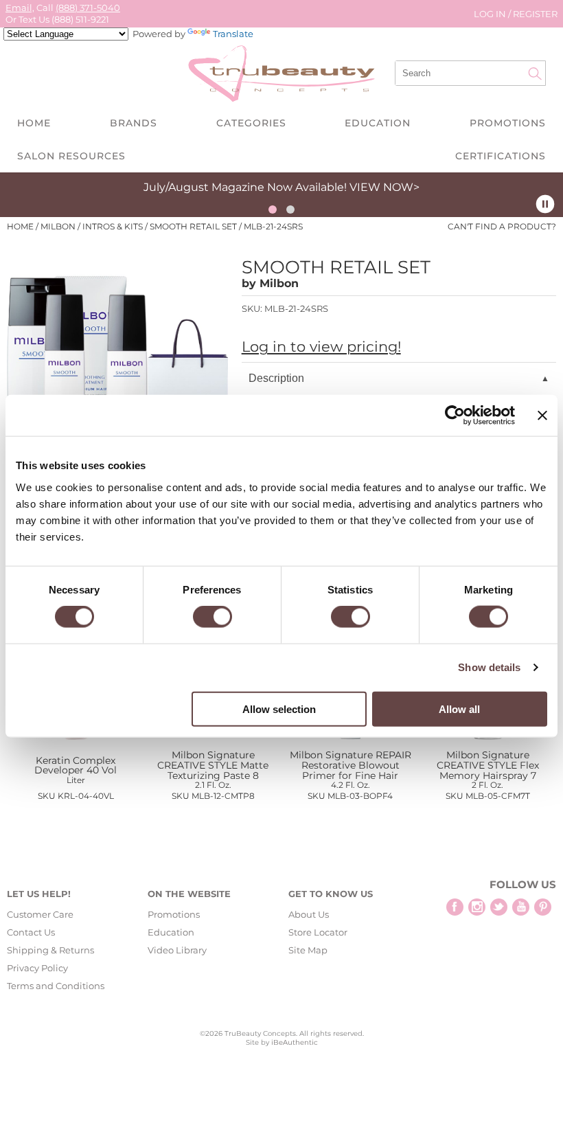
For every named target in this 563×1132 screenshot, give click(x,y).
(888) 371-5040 (88, 7)
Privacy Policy (37, 967)
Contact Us (31, 932)
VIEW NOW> (384, 187)
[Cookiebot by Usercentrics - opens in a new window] (455, 415)
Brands (133, 123)
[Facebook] (454, 907)
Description (276, 378)
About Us (308, 914)
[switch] (212, 617)
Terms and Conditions (55, 985)
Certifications (500, 156)
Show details (489, 667)
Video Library (177, 949)
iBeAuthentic (294, 1042)
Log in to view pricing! (321, 346)
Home (34, 123)
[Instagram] (476, 907)
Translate (233, 33)
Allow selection (279, 708)
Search (535, 73)
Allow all (459, 708)
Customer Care (40, 914)
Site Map (308, 949)
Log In (491, 13)
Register (535, 13)
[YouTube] (520, 907)
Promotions (508, 123)
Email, (19, 7)
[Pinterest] (542, 907)
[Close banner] (542, 415)
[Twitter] (498, 907)
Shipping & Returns (50, 949)
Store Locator (317, 932)
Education (378, 123)
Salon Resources (71, 156)
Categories (251, 123)
